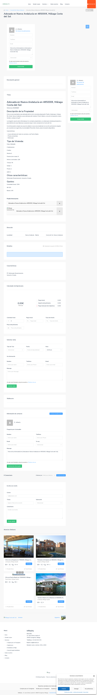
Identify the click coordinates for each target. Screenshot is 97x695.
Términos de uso (13, 63)
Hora (47, 346)
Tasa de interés (50, 317)
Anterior (20, 617)
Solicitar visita (11, 386)
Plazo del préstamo (12, 324)
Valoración (39, 499)
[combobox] (21, 57)
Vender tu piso (36, 4)
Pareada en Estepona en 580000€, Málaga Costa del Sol (53, 560)
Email (47, 361)
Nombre (9, 361)
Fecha (28, 346)
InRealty (30, 631)
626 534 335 (91, 4)
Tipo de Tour (10, 346)
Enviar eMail (21, 66)
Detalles (29, 564)
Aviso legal (85, 692)
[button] (94, 676)
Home (7, 10)
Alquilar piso (10, 645)
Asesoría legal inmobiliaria (13, 650)
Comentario (10, 506)
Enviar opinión (11, 521)
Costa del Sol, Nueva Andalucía (17, 10)
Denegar (76, 688)
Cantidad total (11, 317)
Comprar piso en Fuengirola (13, 642)
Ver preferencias (89, 688)
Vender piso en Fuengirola (42, 688)
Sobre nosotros (54, 4)
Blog (61, 4)
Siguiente (57, 617)
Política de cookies (68, 692)
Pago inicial (29, 317)
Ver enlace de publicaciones (23, 31)
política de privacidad (78, 692)
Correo (9, 492)
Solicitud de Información (14, 466)
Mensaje (9, 368)
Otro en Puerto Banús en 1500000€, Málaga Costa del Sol (21, 577)
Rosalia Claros (10, 569)
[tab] (87, 26)
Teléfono (28, 361)
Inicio (29, 4)
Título (8, 499)
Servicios (44, 4)
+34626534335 (52, 692)
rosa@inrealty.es (34, 642)
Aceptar (64, 688)
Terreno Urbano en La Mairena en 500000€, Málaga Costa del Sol (55, 598)
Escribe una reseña (61, 475)
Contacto (67, 4)
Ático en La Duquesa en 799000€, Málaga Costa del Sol (21, 560)
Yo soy (37, 441)
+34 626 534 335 (36, 640)
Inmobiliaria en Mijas (12, 647)
